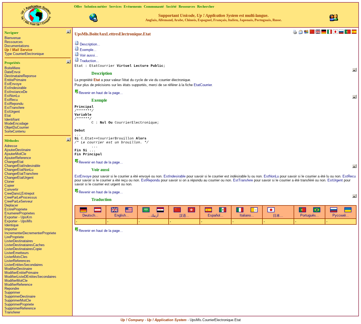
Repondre (11, 288)
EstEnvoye (12, 84)
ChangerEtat (14, 162)
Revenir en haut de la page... (101, 93)
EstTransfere (14, 108)
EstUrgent (12, 112)
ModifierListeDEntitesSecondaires (30, 277)
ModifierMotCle (15, 281)
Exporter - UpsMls (18, 221)
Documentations (16, 46)
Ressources (13, 42)
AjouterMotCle (15, 154)
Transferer (12, 312)
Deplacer (11, 205)
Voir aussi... (88, 55)
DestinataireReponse (20, 76)
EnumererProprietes (19, 213)
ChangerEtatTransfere (21, 174)
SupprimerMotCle (17, 300)
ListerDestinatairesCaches (24, 245)
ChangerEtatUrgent (19, 178)
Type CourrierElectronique (24, 54)
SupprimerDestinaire (19, 296)
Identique (11, 225)
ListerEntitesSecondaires (23, 265)
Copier (9, 185)
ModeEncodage (16, 123)
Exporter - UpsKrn (18, 217)
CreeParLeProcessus (20, 197)
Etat (7, 116)
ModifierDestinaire (18, 269)
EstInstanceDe (15, 92)
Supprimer (12, 292)
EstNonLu (12, 96)
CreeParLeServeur (18, 201)
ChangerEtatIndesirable (22, 166)
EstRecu (11, 100)
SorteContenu (14, 131)
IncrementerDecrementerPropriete (30, 233)
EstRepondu (13, 104)
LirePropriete (14, 237)
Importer (10, 229)
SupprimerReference (20, 308)
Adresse (10, 146)
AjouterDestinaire (17, 150)
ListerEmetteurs (16, 253)
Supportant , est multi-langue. (213, 17)
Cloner (9, 182)
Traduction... (89, 61)
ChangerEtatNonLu (18, 170)
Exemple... (87, 50)
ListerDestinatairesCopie (23, 249)
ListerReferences (17, 261)
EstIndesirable (15, 88)
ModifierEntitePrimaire (21, 273)
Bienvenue (12, 38)
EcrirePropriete (15, 209)
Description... (89, 44)
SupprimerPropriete (19, 304)
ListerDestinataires (18, 241)
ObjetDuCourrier (16, 127)
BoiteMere (12, 68)
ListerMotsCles (15, 257)
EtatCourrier (203, 85)
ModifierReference (18, 285)
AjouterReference (17, 158)
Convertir (11, 189)
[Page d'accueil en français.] (36, 14)
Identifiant (12, 119)
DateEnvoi (12, 72)
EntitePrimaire (15, 80)
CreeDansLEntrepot (19, 193)
